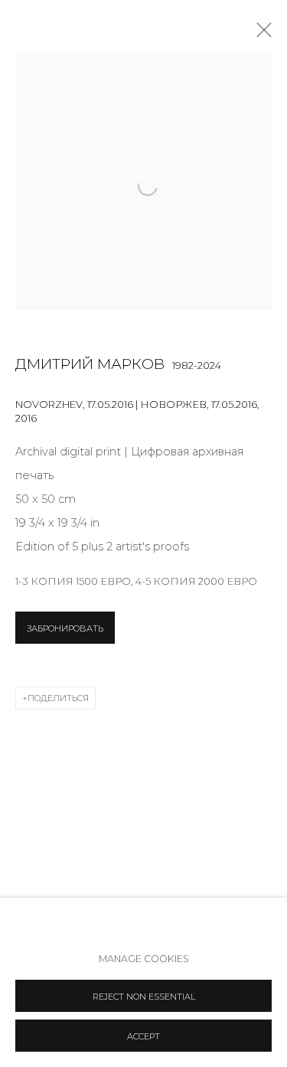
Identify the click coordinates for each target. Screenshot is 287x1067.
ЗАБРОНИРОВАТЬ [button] (65, 628)
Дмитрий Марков (90, 364)
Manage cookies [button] (144, 958)
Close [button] (260, 34)
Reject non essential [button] (144, 996)
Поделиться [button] (58, 698)
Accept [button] (143, 1036)
